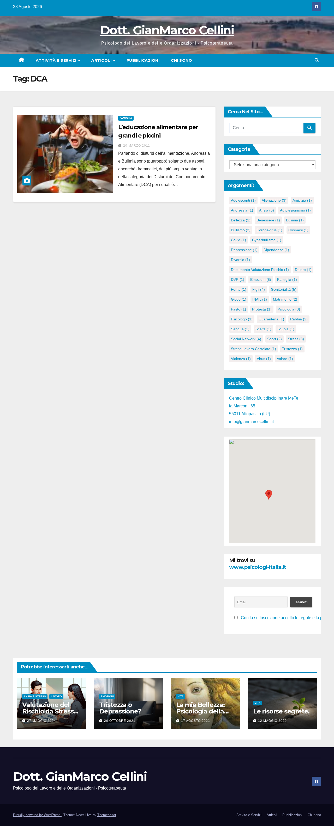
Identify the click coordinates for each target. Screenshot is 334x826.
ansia (266, 210)
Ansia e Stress (35, 696)
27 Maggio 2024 (41, 721)
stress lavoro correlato (253, 349)
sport (274, 339)
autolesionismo (295, 210)
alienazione (274, 200)
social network (246, 339)
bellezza (240, 220)
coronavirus (269, 230)
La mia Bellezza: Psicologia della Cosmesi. (200, 711)
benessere (268, 220)
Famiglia (126, 118)
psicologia (289, 309)
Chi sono (181, 60)
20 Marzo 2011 (136, 145)
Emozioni (107, 696)
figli (258, 289)
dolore (303, 270)
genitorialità (283, 289)
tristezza (292, 349)
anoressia (242, 210)
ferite (238, 289)
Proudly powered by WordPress (37, 815)
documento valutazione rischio (260, 270)
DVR (237, 279)
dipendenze (276, 250)
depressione (244, 250)
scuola (285, 329)
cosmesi (298, 230)
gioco (238, 299)
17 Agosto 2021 (195, 721)
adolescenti (243, 200)
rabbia (299, 319)
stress (296, 339)
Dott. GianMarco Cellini (167, 30)
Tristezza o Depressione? (120, 708)
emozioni (260, 279)
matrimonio (285, 299)
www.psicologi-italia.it (257, 567)
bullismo (240, 230)
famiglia (287, 279)
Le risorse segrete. (281, 711)
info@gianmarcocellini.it (251, 421)
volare (285, 359)
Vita (180, 696)
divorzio (240, 260)
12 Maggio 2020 (272, 721)
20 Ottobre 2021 (119, 721)
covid (238, 240)
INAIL (259, 299)
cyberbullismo (266, 240)
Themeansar (106, 815)
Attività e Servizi (57, 60)
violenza (241, 359)
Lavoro (56, 696)
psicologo (242, 319)
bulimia (295, 220)
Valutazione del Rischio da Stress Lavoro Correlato (48, 711)
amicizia (302, 200)
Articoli (102, 60)
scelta (263, 329)
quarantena (271, 319)
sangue (240, 329)
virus (264, 359)
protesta (262, 309)
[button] (317, 60)
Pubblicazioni (143, 60)
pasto (238, 309)
